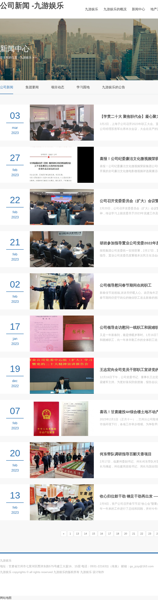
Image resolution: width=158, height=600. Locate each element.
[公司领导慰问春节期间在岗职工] (62, 291)
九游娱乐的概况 (115, 9)
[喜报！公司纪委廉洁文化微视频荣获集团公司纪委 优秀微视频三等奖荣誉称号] (62, 164)
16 (101, 533)
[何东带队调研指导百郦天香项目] (62, 459)
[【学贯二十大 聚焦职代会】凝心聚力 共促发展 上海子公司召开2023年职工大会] (62, 122)
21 (133, 533)
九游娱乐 (91, 9)
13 (77, 533)
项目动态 (57, 87)
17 (109, 533)
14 (85, 533)
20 (125, 533)
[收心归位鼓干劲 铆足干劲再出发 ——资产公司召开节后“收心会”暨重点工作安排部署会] (62, 502)
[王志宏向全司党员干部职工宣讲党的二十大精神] (62, 375)
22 (141, 533)
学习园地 (83, 87)
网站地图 (6, 597)
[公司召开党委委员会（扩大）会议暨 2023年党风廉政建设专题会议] (62, 206)
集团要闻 (32, 87)
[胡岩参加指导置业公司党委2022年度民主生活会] (62, 248)
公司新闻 (6, 87)
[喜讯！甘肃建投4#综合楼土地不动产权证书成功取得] (62, 417)
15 (93, 533)
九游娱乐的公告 (113, 87)
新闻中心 (138, 9)
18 (117, 533)
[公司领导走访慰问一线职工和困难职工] (62, 333)
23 (149, 533)
